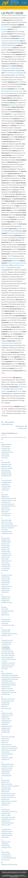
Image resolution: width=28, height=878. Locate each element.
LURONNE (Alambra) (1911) (7, 665)
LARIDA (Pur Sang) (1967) (7, 657)
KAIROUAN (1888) (5, 630)
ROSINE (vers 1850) (6, 803)
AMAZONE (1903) (5, 450)
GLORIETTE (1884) (5, 582)
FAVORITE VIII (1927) (6, 555)
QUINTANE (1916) (5, 773)
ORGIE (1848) (4, 724)
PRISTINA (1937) (5, 759)
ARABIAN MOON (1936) (7, 452)
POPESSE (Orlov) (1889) (7, 757)
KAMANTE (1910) (5, 631)
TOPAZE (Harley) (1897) (7, 831)
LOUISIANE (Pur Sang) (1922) (8, 663)
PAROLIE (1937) (5, 738)
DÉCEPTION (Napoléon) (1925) (8, 500)
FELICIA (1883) (4, 559)
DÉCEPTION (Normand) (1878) (8, 498)
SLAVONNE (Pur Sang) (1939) (8, 817)
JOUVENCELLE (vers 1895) (7, 625)
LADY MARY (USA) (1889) (7, 651)
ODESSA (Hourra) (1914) (7, 715)
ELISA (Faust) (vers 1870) (7, 524)
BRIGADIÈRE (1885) (6, 472)
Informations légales (7, 876)
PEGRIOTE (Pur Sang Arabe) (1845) (9, 748)
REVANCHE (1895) (5, 789)
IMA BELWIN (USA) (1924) (7, 611)
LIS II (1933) (4, 661)
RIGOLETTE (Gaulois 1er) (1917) (8, 797)
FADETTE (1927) (5, 544)
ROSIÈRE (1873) (5, 805)
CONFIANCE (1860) (6, 486)
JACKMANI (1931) (5, 619)
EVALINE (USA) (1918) (6, 531)
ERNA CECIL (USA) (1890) (7, 527)
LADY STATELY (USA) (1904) (7, 655)
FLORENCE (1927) (5, 549)
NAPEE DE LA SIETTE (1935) (8, 699)
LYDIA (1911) (4, 668)
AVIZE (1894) (4, 457)
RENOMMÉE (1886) (6, 788)
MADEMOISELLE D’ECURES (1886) (9, 675)
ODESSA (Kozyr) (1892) (6, 713)
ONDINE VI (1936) (5, 718)
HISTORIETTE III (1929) (6, 602)
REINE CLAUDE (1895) (6, 784)
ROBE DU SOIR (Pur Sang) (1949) (9, 801)
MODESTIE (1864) (5, 694)
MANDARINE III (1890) (6, 681)
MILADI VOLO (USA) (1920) (7, 690)
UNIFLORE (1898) (5, 845)
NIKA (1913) (4, 706)
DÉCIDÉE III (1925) (5, 502)
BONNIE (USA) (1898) (6, 473)
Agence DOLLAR (14, 876)
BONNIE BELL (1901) (6, 464)
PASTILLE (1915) (5, 740)
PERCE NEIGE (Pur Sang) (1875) (8, 750)
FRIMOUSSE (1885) (5, 564)
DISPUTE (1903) (5, 508)
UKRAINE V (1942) (5, 842)
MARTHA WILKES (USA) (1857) (8, 684)
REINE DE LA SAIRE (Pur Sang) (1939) (10, 786)
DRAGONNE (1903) (6, 513)
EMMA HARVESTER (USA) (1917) (9, 526)
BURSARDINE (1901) (6, 475)
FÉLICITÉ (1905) (5, 562)
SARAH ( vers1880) (5, 815)
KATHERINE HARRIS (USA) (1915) (9, 633)
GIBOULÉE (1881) (5, 580)
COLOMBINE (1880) (6, 482)
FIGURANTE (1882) (5, 542)
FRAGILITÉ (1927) (5, 557)
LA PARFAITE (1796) (6, 644)
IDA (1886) (3, 607)
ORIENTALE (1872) (5, 728)
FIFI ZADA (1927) (5, 568)
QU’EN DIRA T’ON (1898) (7, 766)
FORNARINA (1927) (6, 553)
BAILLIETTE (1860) (5, 462)
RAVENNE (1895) (5, 780)
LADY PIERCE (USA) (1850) (7, 653)
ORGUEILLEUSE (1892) (6, 726)
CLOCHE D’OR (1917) (6, 480)
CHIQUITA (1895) (5, 488)
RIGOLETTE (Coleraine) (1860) (8, 793)
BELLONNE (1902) (5, 470)
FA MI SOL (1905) (5, 538)
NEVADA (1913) (5, 704)
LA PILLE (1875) (5, 646)
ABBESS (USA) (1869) (6, 444)
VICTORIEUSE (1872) (6, 856)
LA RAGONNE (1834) (6, 649)
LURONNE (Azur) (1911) (7, 666)
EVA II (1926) (4, 529)
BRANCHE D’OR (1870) (6, 468)
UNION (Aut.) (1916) (6, 847)
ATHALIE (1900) (5, 454)
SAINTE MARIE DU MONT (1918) (9, 811)
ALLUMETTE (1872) (6, 448)
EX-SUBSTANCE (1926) (6, 533)
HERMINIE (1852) (5, 598)
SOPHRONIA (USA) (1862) (7, 823)
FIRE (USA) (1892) (5, 545)
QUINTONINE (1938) (6, 775)
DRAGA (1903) (4, 511)
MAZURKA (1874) (5, 686)
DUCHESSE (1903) (5, 515)
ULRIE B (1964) (4, 843)
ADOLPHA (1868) (5, 446)
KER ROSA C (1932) (6, 635)
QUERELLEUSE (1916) (6, 770)
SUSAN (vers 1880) (5, 825)
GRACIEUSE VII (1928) (6, 586)
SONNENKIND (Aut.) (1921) (7, 819)
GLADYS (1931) (5, 584)
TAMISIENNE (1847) (6, 829)
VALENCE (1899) (5, 852)
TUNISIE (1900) (5, 837)
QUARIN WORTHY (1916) (7, 764)
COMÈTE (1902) (5, 484)
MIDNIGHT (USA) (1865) (7, 688)
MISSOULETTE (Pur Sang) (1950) (8, 692)
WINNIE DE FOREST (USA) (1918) (9, 864)
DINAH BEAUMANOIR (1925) (8, 506)
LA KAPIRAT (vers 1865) (7, 640)
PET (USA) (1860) (5, 752)
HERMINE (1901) (5, 600)
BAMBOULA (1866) (6, 466)
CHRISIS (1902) (5, 490)
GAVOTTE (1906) (5, 577)
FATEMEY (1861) (5, 547)
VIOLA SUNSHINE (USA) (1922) (8, 858)
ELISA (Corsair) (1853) (6, 522)
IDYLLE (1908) (4, 609)
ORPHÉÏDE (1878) (5, 730)
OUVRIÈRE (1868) (5, 732)
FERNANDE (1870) (5, 566)
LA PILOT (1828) (23, 7)
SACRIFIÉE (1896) (5, 809)
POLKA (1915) (4, 755)
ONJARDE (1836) (5, 722)
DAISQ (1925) (4, 494)
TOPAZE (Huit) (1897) (6, 833)
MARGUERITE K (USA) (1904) (8, 683)
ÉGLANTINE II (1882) (6, 520)
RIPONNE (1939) (5, 799)
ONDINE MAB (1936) (6, 720)
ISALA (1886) (4, 613)
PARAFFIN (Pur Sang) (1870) (8, 736)
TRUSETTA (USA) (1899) (6, 835)
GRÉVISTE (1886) (5, 590)
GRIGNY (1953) (5, 592)
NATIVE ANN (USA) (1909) (7, 701)
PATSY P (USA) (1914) (6, 744)
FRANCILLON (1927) (6, 561)
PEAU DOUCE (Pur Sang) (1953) (8, 746)
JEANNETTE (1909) (5, 621)
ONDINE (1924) (5, 717)
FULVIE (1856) (4, 570)
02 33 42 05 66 (23, 872)
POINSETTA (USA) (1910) (7, 754)
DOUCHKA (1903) (5, 509)
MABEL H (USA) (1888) (6, 673)
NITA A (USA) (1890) (6, 708)
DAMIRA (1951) (5, 496)
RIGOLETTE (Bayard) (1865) (7, 795)
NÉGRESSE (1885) (5, 702)
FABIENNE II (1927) (6, 540)
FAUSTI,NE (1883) (5, 551)
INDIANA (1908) (5, 614)
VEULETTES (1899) (5, 854)
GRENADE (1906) (5, 588)
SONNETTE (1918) (5, 821)
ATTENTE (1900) (5, 456)
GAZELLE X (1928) (5, 578)
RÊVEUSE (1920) (5, 791)
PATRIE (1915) (4, 742)
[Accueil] (1, 7)
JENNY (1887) (4, 623)
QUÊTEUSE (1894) (5, 771)
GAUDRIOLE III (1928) (6, 575)
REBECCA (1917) (5, 782)
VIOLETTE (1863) (5, 859)
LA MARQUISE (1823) (6, 642)
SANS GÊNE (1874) (5, 813)
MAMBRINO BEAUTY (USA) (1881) (9, 679)
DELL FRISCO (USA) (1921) (7, 504)
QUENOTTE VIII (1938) (6, 768)
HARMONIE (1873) (5, 596)
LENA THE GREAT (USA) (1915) (8, 659)
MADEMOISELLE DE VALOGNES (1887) (10, 677)
